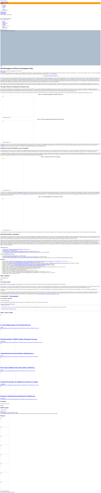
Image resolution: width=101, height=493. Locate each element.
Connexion (3, 308)
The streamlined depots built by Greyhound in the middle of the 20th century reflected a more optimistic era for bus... (19, 328)
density (80, 192)
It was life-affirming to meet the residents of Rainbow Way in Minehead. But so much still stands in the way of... (19, 399)
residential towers (3, 145)
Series (1, 65)
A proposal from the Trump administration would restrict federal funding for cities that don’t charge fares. (17, 370)
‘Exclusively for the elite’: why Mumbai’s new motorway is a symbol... (19, 381)
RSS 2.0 (13, 492)
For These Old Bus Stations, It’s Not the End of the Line (15, 325)
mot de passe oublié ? (12, 308)
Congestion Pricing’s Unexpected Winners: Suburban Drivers (17, 353)
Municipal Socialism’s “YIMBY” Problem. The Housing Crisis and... (18, 339)
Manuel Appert (2, 284)
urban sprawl (20, 192)
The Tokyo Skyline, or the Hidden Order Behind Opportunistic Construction (15, 251)
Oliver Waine (13, 284)
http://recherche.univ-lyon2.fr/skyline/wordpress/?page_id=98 (48, 293)
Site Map (1, 492)
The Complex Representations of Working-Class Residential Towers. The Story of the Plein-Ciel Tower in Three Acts (22, 252)
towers (17, 72)
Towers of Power (6, 250)
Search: (1, 29)
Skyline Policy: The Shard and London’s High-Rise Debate (13, 249)
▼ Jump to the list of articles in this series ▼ (50, 75)
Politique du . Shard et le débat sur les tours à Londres (19, 263)
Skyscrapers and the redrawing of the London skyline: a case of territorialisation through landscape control (31, 264)
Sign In (5, 492)
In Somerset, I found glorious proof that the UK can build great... (17, 396)
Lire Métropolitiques (6, 25)
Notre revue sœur (3, 11)
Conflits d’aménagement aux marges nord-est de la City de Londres (25, 262)
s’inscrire (7, 308)
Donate (7, 19)
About (4, 26)
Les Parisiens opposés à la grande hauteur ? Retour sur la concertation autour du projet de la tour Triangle (20, 256)
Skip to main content (3, 0)
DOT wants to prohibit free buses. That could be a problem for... (17, 367)
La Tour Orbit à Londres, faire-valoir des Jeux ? (11, 255)
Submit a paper (5, 27)
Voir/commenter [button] (14, 296)
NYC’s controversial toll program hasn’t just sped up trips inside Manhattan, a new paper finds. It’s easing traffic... (19, 356)
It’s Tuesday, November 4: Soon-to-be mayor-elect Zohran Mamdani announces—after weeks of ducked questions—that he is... (21, 342)
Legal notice (9, 492)
